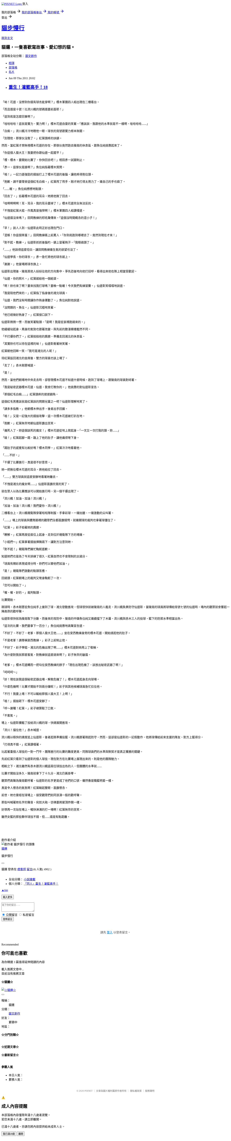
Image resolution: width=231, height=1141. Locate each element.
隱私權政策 (136, 1090)
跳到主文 (7, 38)
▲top (4, 890)
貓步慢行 (13, 28)
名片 (11, 71)
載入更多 (7, 897)
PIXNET (88, 1090)
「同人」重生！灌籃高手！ (41, 883)
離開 (20, 1133)
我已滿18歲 (9, 1133)
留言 (29, 869)
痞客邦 (21, 869)
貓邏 (4, 848)
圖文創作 (31, 56)
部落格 (13, 67)
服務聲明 (149, 1090)
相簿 (11, 63)
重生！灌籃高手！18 (28, 87)
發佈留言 (7, 919)
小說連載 (29, 879)
